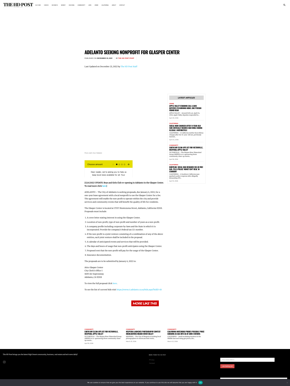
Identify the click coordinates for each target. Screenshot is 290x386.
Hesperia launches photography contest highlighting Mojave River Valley (143, 332)
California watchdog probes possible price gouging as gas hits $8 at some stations (185, 332)
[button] (284, 5)
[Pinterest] (192, 58)
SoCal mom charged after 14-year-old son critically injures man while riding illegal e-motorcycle (185, 128)
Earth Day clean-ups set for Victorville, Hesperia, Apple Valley (186, 148)
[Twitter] (187, 58)
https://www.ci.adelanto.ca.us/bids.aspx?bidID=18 (139, 289)
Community (173, 145)
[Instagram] (4, 362)
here (104, 186)
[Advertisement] (145, 27)
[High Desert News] (18, 5)
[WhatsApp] (198, 58)
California (173, 123)
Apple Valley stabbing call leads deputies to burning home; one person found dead (185, 108)
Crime (171, 103)
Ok (200, 382)
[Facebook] (182, 58)
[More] (203, 58)
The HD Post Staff (126, 58)
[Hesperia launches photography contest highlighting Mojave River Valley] (145, 317)
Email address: (226, 356)
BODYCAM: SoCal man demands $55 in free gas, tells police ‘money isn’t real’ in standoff (186, 169)
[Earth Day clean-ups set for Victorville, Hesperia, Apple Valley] (104, 317)
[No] (287, 382)
